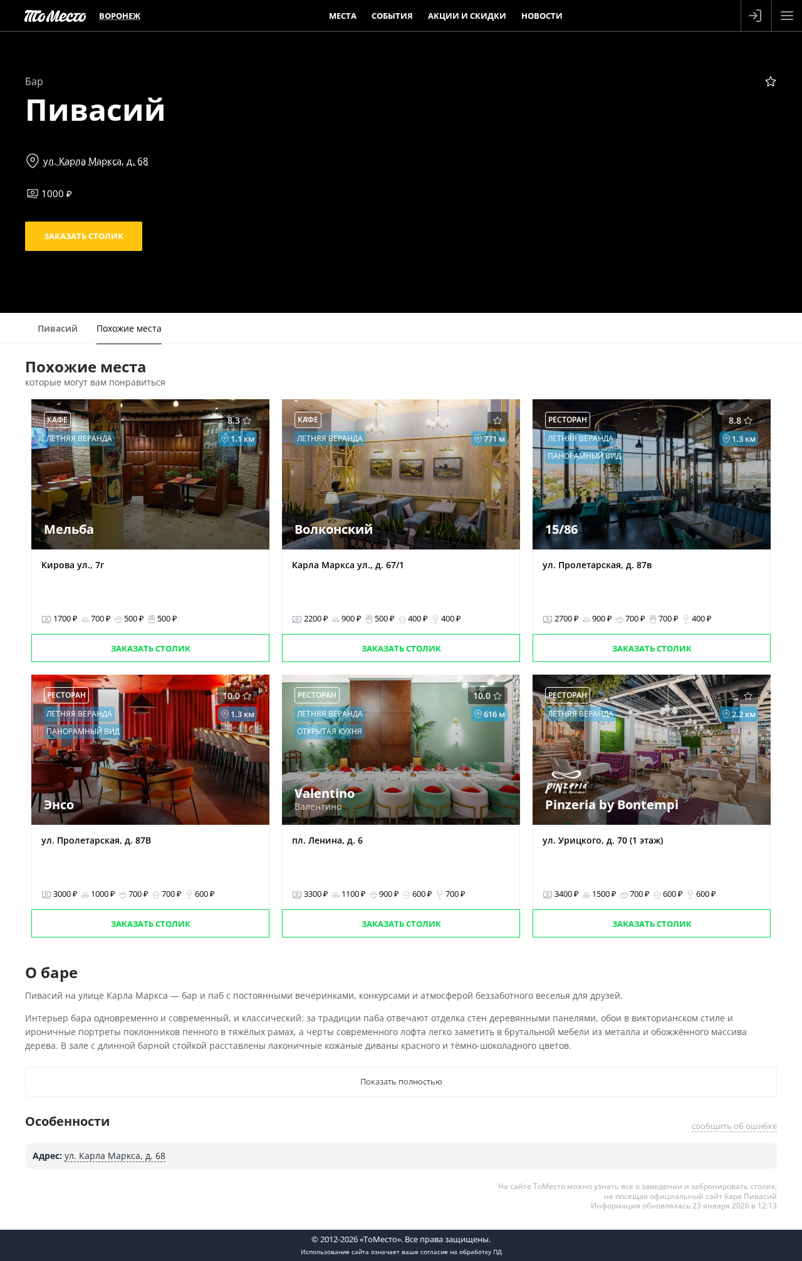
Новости (542, 15)
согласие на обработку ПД (461, 1251)
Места (343, 15)
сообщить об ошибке (734, 1125)
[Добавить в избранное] (770, 81)
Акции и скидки (467, 15)
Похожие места (129, 328)
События (392, 15)
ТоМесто (55, 15)
